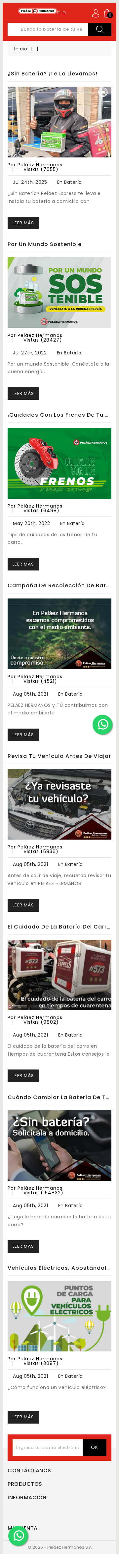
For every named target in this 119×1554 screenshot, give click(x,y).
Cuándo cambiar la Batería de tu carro (59, 1097)
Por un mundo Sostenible (45, 244)
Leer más (23, 223)
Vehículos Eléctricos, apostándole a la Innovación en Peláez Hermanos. (59, 1268)
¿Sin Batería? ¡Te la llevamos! (53, 73)
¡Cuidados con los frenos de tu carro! (59, 415)
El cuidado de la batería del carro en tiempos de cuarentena (59, 926)
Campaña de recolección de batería (59, 585)
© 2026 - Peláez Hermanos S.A (60, 1547)
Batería (73, 182)
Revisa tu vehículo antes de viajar (59, 756)
